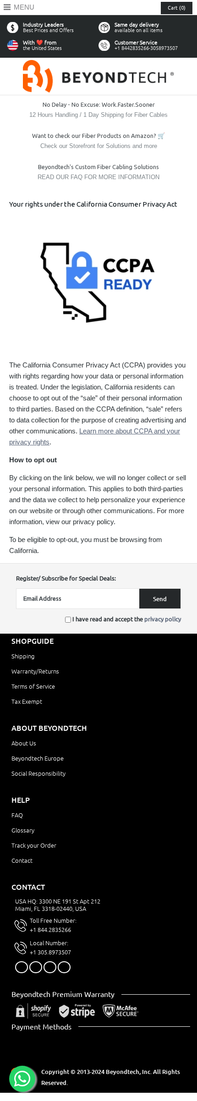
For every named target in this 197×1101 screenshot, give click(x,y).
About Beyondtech (49, 728)
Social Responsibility (38, 773)
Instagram (50, 967)
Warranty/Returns (35, 671)
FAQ (17, 815)
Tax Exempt (26, 701)
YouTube (64, 967)
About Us (23, 743)
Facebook (21, 967)
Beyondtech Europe (37, 758)
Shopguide (32, 641)
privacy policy (162, 619)
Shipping (22, 656)
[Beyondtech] (98, 65)
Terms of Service (33, 686)
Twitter (35, 967)
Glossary (22, 830)
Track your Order (33, 845)
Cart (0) (177, 8)
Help (20, 800)
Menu (24, 7)
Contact (22, 860)
